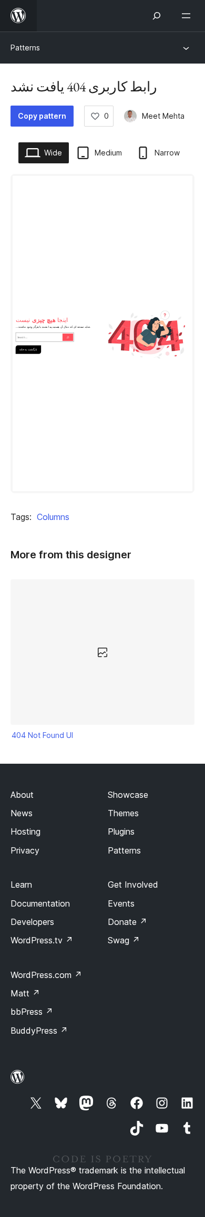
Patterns (25, 47)
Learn (21, 884)
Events (121, 903)
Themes (123, 813)
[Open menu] (188, 16)
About (22, 794)
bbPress (32, 1011)
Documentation (40, 903)
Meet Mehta (163, 115)
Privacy (25, 850)
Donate (127, 922)
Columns (53, 517)
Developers (32, 922)
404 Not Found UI (42, 735)
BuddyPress (39, 1030)
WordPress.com (46, 975)
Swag (124, 940)
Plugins (121, 831)
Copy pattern (42, 115)
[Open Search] (156, 16)
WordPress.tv (42, 940)
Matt (25, 993)
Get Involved (133, 884)
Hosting (25, 831)
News (22, 813)
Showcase (128, 794)
